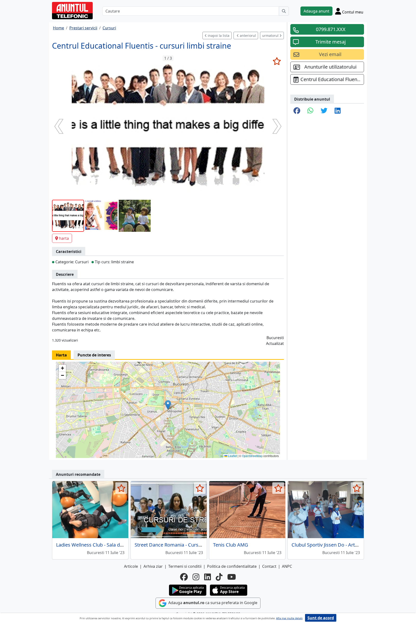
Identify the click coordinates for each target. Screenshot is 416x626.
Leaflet (232, 456)
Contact (269, 566)
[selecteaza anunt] (277, 61)
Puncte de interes (94, 355)
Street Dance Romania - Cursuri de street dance (187, 545)
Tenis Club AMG (230, 545)
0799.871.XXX (330, 29)
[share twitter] (324, 111)
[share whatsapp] (310, 111)
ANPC (287, 566)
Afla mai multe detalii (289, 618)
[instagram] (196, 577)
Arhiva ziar (153, 566)
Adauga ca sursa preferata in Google (212, 602)
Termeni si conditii (185, 566)
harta (64, 238)
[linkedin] (207, 577)
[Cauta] (284, 11)
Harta (61, 355)
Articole (131, 566)
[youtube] (231, 577)
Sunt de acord (320, 617)
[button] (168, 405)
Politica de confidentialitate (232, 566)
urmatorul (271, 35)
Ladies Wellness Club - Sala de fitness (97, 545)
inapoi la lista (218, 35)
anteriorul (247, 35)
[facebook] (184, 577)
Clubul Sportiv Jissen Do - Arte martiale (334, 545)
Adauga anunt (316, 11)
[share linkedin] (338, 111)
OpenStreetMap (252, 456)
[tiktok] (219, 577)
